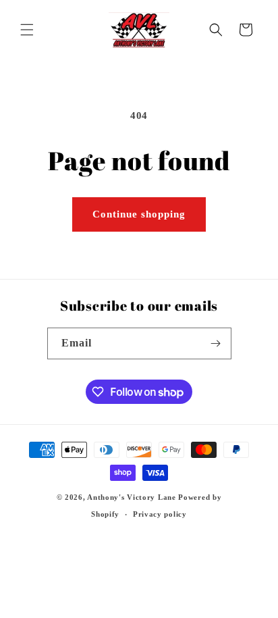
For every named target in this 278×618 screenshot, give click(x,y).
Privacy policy (160, 514)
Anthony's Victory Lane (131, 497)
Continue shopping (139, 214)
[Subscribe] (216, 343)
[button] (27, 30)
